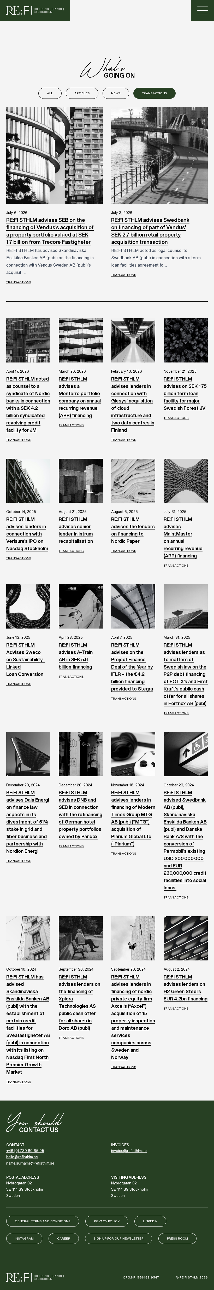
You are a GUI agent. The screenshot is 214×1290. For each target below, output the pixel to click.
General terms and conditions (42, 1221)
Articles (82, 93)
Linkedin (150, 1221)
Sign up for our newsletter (119, 1238)
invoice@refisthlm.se (129, 1150)
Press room (177, 1238)
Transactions (154, 93)
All (50, 93)
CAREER (63, 1238)
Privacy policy (107, 1221)
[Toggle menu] (202, 10)
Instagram (24, 1238)
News (116, 93)
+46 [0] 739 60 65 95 (25, 1150)
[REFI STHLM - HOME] (35, 10)
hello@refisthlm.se (22, 1157)
